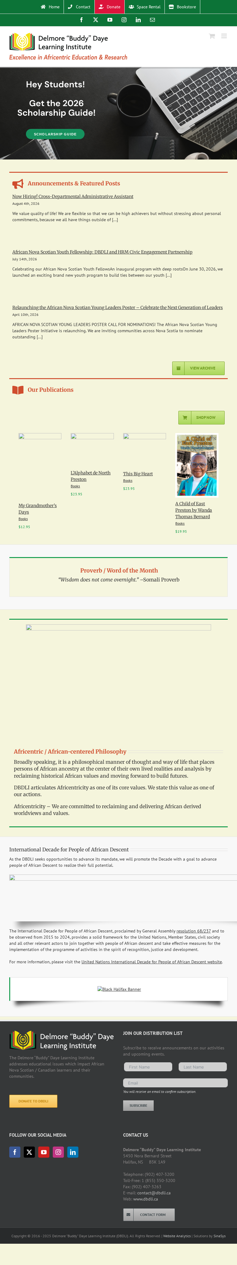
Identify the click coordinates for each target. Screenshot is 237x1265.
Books (23, 518)
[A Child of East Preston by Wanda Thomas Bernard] (196, 436)
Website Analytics (177, 1236)
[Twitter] (29, 1152)
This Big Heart (138, 474)
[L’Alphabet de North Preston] (92, 436)
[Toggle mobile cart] (212, 36)
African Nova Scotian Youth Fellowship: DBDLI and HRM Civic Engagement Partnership (102, 252)
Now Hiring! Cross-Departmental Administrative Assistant (72, 196)
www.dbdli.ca (145, 1199)
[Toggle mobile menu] (224, 36)
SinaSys (220, 1236)
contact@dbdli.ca (154, 1193)
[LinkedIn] (72, 1152)
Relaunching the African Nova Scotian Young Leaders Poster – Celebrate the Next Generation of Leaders (117, 307)
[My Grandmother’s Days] (40, 436)
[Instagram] (58, 1152)
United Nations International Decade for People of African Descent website (151, 962)
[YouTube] (43, 1152)
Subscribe (138, 1105)
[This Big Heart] (144, 436)
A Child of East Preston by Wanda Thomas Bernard (193, 510)
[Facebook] (14, 1152)
